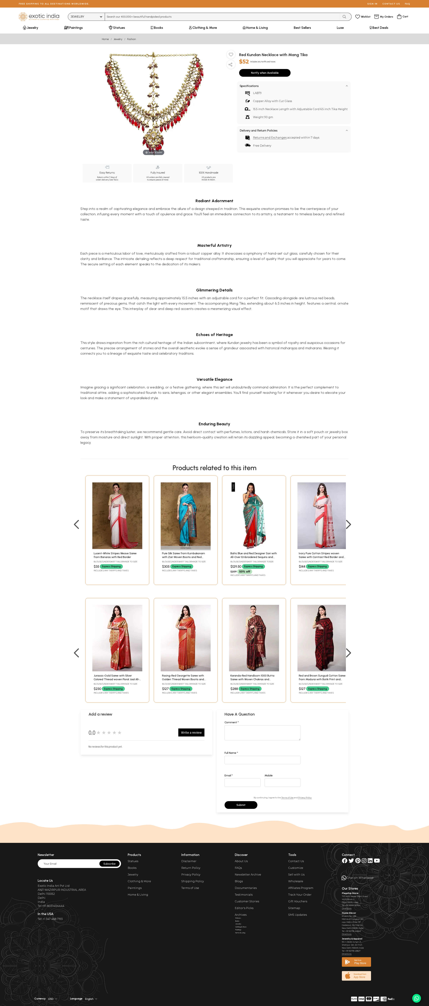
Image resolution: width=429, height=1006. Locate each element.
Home (105, 39)
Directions (346, 908)
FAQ (407, 4)
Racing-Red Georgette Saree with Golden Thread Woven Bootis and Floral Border (183, 679)
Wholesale (295, 881)
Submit (241, 805)
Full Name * (231, 752)
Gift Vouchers (297, 901)
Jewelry (118, 39)
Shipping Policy (192, 881)
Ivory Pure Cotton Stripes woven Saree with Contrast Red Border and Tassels (321, 557)
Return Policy (190, 867)
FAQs (238, 867)
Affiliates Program (300, 888)
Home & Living (138, 894)
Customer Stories (247, 901)
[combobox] (222, 17)
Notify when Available (265, 72)
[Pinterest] (357, 861)
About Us (241, 861)
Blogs (239, 881)
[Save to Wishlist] (231, 56)
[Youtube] (377, 861)
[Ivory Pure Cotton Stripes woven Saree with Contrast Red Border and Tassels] (322, 548)
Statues (133, 861)
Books (132, 867)
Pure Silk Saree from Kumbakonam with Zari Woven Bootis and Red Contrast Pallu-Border (183, 557)
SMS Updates (297, 914)
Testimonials (244, 894)
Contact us (391, 4)
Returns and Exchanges (270, 137)
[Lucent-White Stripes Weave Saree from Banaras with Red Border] (117, 548)
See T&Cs (113, 180)
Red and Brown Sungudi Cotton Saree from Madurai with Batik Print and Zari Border (322, 679)
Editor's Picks (244, 908)
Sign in (372, 4)
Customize (295, 867)
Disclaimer (188, 861)
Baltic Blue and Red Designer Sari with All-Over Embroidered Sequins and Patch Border (253, 557)
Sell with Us (296, 874)
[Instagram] (364, 861)
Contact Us (296, 861)
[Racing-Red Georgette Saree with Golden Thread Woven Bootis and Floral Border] (186, 670)
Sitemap (294, 908)
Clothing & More (139, 881)
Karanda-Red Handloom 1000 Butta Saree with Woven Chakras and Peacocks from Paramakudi (252, 679)
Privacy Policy (305, 797)
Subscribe (109, 863)
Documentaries (246, 888)
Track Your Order (300, 894)
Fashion (131, 39)
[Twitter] (351, 861)
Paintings (135, 888)
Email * (229, 775)
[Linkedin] (370, 861)
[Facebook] (344, 861)
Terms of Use (287, 797)
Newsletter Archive (248, 874)
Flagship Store (350, 893)
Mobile (269, 775)
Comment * (232, 722)
